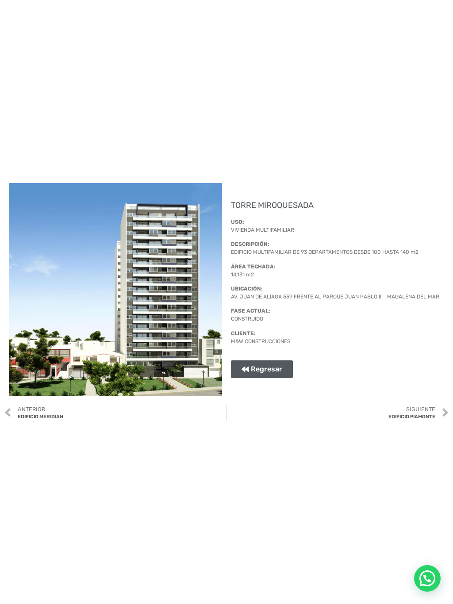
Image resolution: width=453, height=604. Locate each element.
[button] (427, 578)
